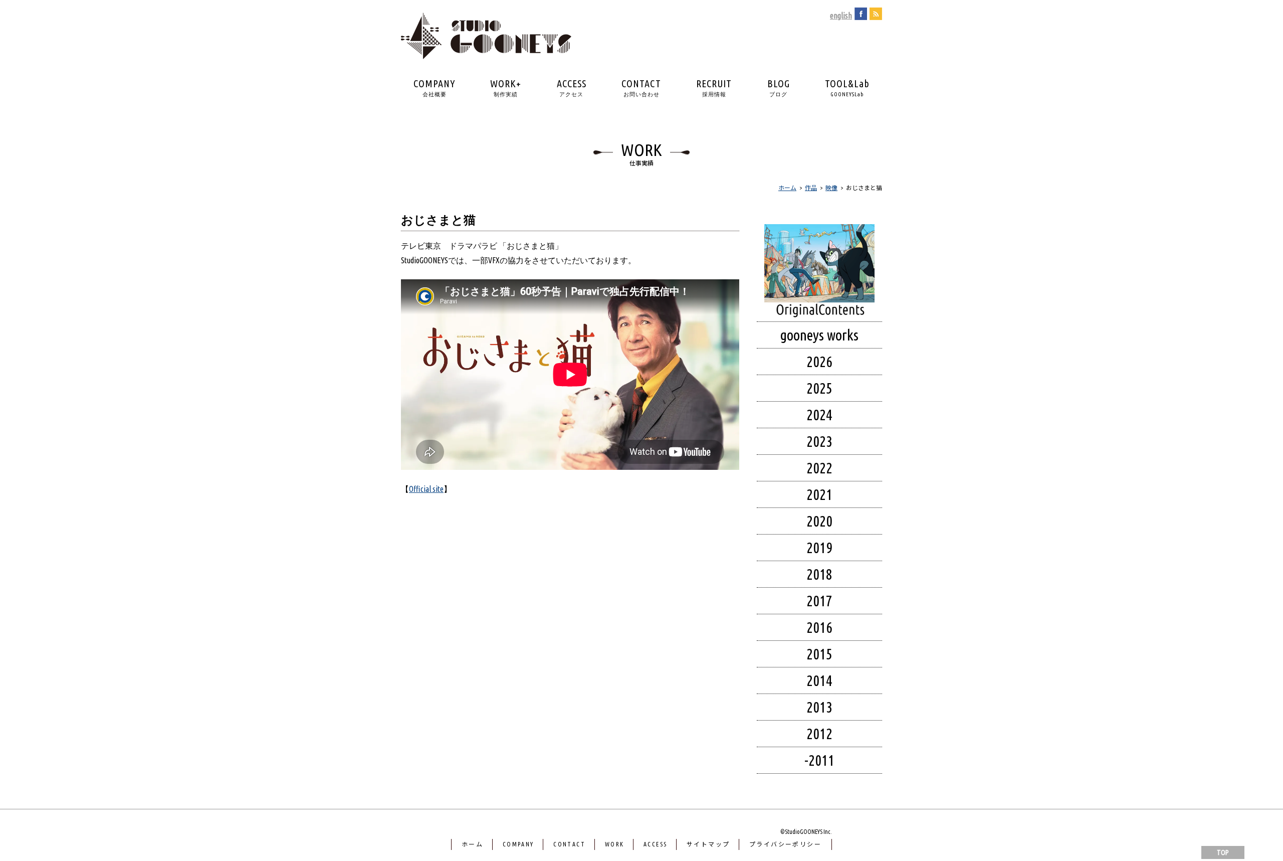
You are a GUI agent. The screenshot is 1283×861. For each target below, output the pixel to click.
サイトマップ (708, 844)
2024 (819, 414)
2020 (819, 521)
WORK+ (505, 87)
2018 (819, 574)
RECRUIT (714, 87)
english (841, 15)
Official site (426, 488)
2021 (819, 494)
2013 (819, 707)
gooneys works (819, 334)
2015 (819, 653)
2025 (819, 388)
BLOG (778, 87)
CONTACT (641, 87)
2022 (819, 467)
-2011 (819, 760)
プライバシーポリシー (785, 844)
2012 (819, 733)
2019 (819, 547)
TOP (1223, 852)
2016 (819, 627)
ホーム (472, 844)
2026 (819, 361)
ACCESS (571, 87)
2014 (819, 680)
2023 (819, 441)
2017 (819, 600)
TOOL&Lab (847, 87)
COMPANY (434, 87)
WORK (614, 844)
